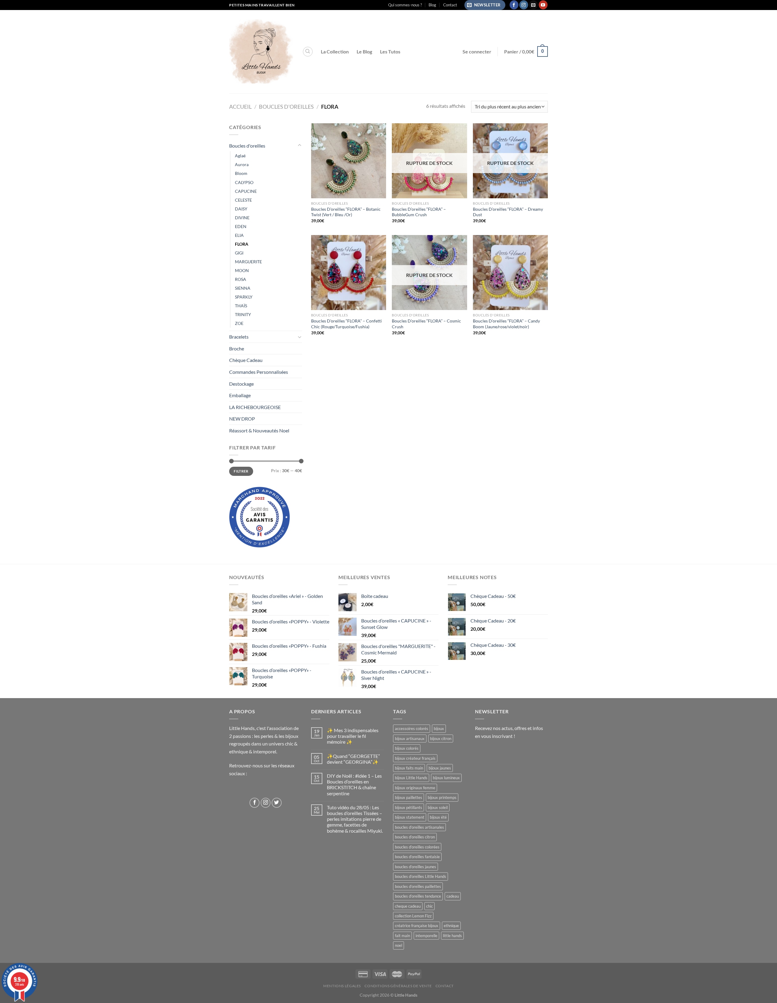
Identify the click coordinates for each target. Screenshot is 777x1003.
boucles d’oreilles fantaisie (417, 856)
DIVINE (242, 217)
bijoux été (438, 817)
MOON (242, 270)
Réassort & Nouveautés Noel (259, 430)
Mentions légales (342, 986)
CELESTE (243, 200)
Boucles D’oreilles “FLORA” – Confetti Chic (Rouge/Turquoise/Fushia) (346, 323)
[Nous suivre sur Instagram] (523, 4)
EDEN (240, 226)
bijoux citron (440, 738)
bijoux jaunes (440, 768)
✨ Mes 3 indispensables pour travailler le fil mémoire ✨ (352, 736)
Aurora (242, 164)
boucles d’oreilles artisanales (419, 827)
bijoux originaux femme (415, 787)
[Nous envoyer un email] (533, 4)
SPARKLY (244, 296)
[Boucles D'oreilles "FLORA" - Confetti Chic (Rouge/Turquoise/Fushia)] (348, 272)
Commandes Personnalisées (258, 372)
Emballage (240, 395)
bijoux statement (409, 817)
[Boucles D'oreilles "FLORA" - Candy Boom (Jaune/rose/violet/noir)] (510, 272)
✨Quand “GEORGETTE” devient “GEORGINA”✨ (353, 759)
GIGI (239, 252)
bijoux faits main (409, 768)
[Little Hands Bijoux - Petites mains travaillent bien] (261, 51)
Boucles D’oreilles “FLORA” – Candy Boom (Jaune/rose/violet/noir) (506, 323)
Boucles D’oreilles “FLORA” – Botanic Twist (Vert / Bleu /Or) (346, 211)
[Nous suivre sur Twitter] (277, 803)
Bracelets (239, 336)
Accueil (240, 106)
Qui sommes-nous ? (405, 4)
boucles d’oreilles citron (415, 836)
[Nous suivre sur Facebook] (514, 4)
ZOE (239, 323)
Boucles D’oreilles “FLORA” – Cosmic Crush (426, 323)
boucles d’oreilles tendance (418, 896)
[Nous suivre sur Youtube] (543, 4)
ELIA (239, 235)
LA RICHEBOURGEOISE (255, 407)
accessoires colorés (411, 728)
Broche (236, 348)
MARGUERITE (248, 261)
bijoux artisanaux (410, 738)
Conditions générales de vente (398, 986)
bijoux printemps (442, 797)
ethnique (451, 925)
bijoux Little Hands (411, 777)
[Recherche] (308, 51)
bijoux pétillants (408, 807)
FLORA (241, 244)
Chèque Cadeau (246, 360)
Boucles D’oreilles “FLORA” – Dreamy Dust (508, 211)
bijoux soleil (438, 807)
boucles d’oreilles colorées (417, 846)
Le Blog (364, 51)
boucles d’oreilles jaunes (415, 866)
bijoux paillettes (408, 797)
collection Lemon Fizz (413, 915)
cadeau (452, 896)
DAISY (241, 208)
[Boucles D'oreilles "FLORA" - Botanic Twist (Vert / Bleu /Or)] (348, 160)
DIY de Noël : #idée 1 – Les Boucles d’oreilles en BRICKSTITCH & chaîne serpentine (354, 784)
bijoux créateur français (415, 758)
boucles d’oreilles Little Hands (420, 876)
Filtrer (241, 471)
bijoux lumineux (446, 777)
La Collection (335, 51)
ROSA (240, 279)
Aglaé (240, 155)
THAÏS (241, 305)
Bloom (241, 173)
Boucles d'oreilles (286, 106)
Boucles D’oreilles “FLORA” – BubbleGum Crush (419, 211)
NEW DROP (242, 418)
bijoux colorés (407, 748)
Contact (450, 4)
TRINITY (243, 314)
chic (429, 906)
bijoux (439, 728)
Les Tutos (390, 51)
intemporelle (426, 935)
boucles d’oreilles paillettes (418, 886)
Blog (432, 4)
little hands (452, 935)
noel (398, 945)
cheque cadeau (408, 906)
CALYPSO (244, 182)
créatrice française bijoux (416, 925)
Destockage (241, 384)
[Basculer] (299, 145)
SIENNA (242, 288)
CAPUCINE (246, 191)
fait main (402, 935)
